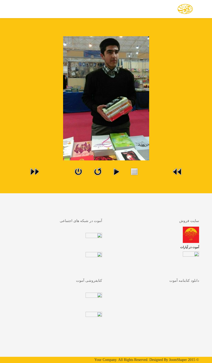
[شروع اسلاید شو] (116, 171)
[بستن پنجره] (78, 171)
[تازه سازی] (98, 171)
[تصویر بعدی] (34, 171)
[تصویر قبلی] (177, 171)
